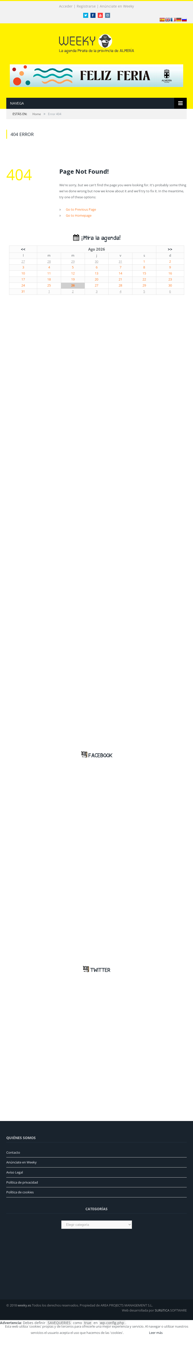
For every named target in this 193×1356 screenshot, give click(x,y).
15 (144, 273)
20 (96, 279)
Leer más (156, 1332)
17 (23, 279)
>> (170, 249)
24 (23, 285)
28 (49, 261)
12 (73, 273)
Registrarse (86, 6)
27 (23, 261)
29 (73, 261)
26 (73, 285)
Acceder (66, 6)
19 (73, 279)
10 (23, 273)
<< (23, 249)
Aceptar (136, 1332)
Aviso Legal (14, 1172)
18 (49, 279)
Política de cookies (20, 1192)
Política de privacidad (22, 1182)
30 (96, 261)
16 (170, 273)
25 (49, 285)
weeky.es (24, 1305)
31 (120, 261)
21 (120, 279)
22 (144, 279)
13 (96, 273)
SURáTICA (162, 1310)
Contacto (13, 1152)
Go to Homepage (78, 215)
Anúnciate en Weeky (117, 6)
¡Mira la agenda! (99, 238)
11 (49, 273)
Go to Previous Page (81, 209)
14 (120, 273)
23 (170, 279)
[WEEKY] (96, 42)
